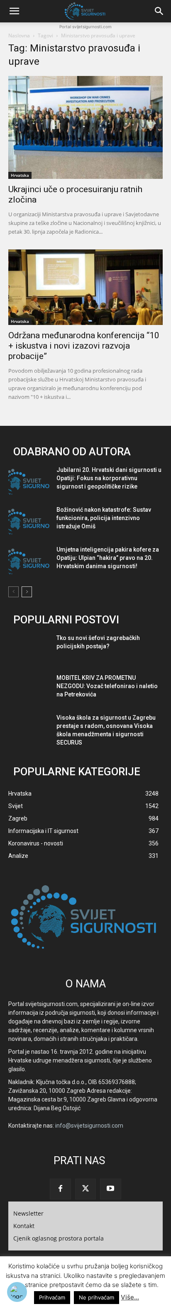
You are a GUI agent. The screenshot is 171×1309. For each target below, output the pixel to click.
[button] (14, 11)
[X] (85, 1189)
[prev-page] (13, 591)
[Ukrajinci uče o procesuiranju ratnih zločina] (85, 127)
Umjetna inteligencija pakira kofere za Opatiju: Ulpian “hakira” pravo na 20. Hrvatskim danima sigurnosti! (107, 557)
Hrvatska (20, 175)
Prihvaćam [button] (52, 1297)
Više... (130, 1297)
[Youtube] (110, 1189)
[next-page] (27, 591)
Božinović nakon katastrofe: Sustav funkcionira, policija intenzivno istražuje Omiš (103, 518)
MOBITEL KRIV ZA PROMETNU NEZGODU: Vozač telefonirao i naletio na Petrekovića (107, 686)
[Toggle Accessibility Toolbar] (17, 1292)
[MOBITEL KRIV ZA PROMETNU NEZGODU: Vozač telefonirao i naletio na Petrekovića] (29, 689)
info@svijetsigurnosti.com (89, 1125)
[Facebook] (60, 1189)
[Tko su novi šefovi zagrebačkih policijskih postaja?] (29, 649)
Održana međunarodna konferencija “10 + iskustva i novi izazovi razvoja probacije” (83, 345)
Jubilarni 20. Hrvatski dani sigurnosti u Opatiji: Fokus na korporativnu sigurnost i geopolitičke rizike (108, 478)
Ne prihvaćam (96, 1297)
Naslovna (19, 35)
